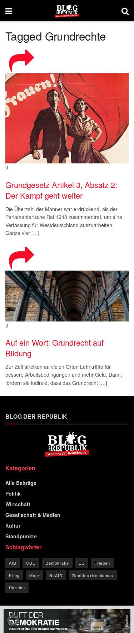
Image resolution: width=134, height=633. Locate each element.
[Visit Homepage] (67, 11)
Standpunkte (21, 536)
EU (82, 563)
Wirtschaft (17, 504)
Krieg (14, 575)
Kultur (12, 525)
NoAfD (56, 575)
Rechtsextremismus (92, 575)
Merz (34, 575)
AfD (12, 563)
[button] (13, 620)
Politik (13, 493)
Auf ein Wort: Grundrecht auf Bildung (54, 348)
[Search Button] (125, 10)
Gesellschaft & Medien (32, 514)
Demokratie (57, 563)
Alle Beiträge (20, 482)
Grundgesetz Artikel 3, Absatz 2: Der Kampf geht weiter (61, 190)
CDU (31, 563)
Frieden (102, 563)
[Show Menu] (8, 10)
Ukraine (17, 587)
